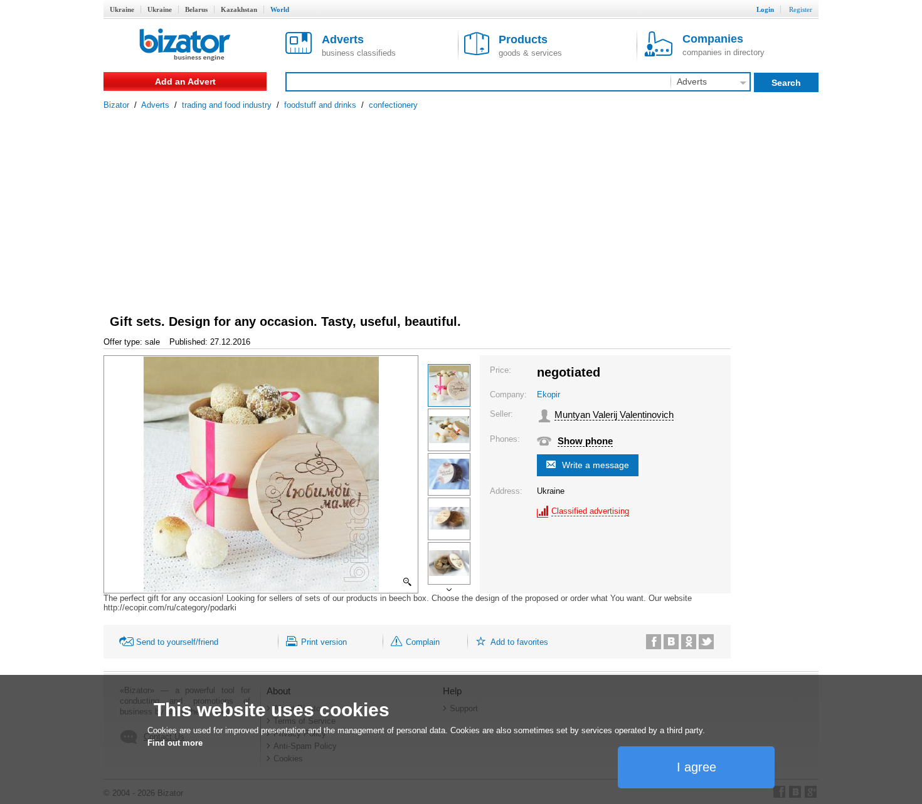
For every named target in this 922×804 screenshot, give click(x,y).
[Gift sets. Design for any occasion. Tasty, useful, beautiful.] (449, 385)
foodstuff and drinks (320, 105)
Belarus (196, 9)
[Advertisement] (461, 203)
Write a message (595, 465)
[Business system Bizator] (185, 45)
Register (800, 9)
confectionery (393, 105)
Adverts (155, 105)
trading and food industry (227, 105)
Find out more (175, 743)
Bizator (116, 105)
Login (765, 9)
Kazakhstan (239, 9)
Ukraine (122, 9)
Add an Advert (185, 81)
